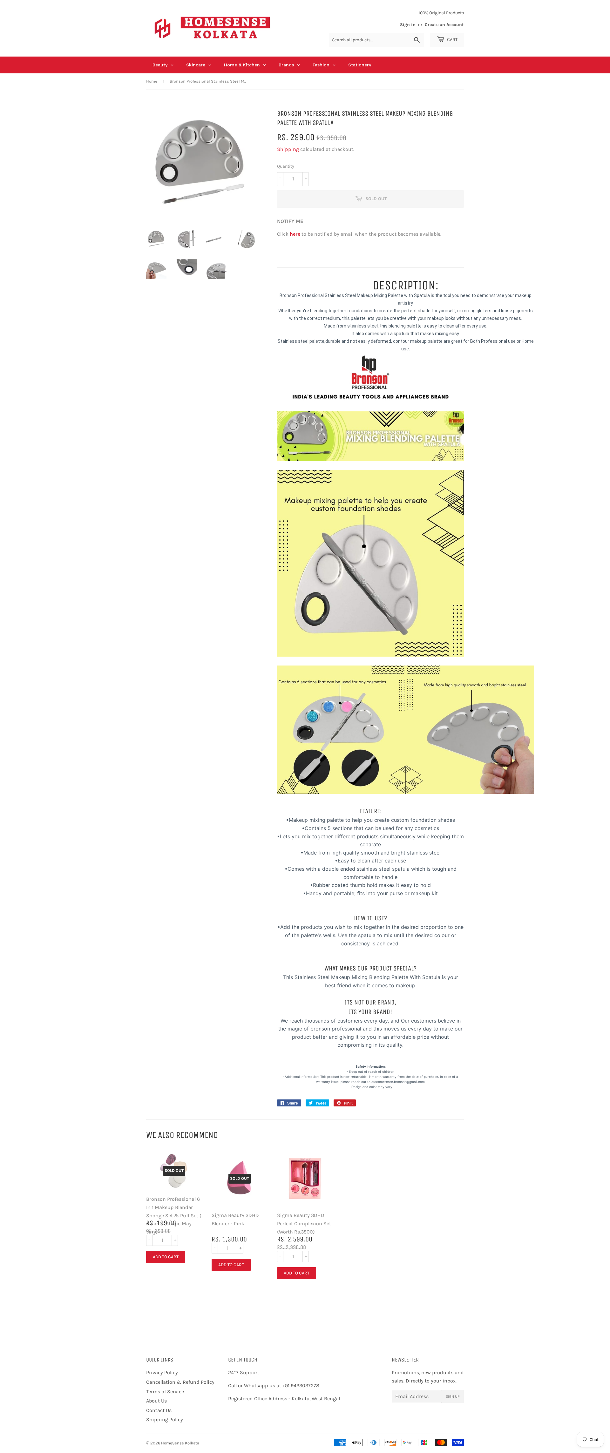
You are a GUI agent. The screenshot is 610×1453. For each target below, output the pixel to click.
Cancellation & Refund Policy (180, 1382)
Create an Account (444, 24)
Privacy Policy (162, 1372)
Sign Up (453, 1396)
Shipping (288, 149)
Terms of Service (165, 1392)
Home (151, 81)
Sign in (408, 24)
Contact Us (159, 1410)
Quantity (285, 166)
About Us (156, 1401)
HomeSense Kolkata (180, 1443)
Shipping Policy (164, 1419)
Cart (452, 39)
